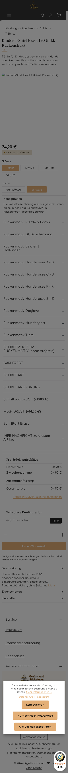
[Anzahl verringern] (5, 535)
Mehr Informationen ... (39, 691)
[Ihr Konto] (50, 15)
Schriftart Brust (16, 423)
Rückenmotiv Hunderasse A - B (28, 262)
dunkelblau (13, 189)
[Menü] (9, 15)
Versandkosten (32, 748)
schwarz (37, 189)
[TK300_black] (34, 105)
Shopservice (14, 656)
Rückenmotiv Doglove (21, 310)
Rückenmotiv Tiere (18, 335)
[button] (34, 223)
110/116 (10, 167)
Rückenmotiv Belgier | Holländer (21, 248)
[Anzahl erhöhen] (62, 535)
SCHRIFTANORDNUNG (21, 387)
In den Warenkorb (34, 546)
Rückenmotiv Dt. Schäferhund (27, 234)
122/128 (29, 167)
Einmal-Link (20, 520)
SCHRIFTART (13, 375)
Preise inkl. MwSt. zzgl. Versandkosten (37, 496)
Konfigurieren (35, 704)
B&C (4, 49)
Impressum (13, 629)
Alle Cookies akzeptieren (35, 726)
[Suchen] (42, 15)
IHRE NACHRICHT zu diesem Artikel (26, 437)
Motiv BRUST (22, 411)
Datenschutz (26, 696)
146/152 (11, 175)
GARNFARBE (13, 363)
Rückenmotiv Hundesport (24, 322)
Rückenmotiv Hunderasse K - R (28, 286)
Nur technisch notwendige (35, 715)
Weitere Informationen (22, 666)
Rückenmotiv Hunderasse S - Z (28, 298)
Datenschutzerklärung (22, 643)
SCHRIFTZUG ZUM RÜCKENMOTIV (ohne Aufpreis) (28, 349)
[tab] (33, 576)
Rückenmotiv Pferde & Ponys (26, 222)
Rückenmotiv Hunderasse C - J (28, 274)
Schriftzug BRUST (25, 399)
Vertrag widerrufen (34, 736)
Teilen (55, 520)
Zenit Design (34, 767)
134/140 (49, 167)
